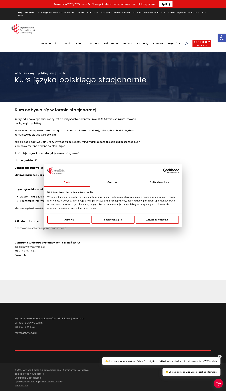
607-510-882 (202, 43)
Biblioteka (29, 12)
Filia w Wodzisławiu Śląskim (146, 12)
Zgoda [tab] (66, 182)
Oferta (80, 43)
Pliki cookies (21, 385)
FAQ (20, 12)
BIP (204, 12)
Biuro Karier (92, 12)
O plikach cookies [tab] (159, 182)
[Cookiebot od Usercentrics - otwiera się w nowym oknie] (165, 171)
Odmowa (69, 219)
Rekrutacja (111, 43)
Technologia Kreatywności (49, 12)
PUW (20, 15)
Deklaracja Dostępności (28, 377)
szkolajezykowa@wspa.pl (30, 247)
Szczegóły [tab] (113, 182)
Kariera (127, 43)
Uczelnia (66, 43)
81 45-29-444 (27, 251)
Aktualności (48, 43)
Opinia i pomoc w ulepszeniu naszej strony (39, 381)
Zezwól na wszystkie (157, 219)
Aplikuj (166, 4)
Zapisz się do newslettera (29, 373)
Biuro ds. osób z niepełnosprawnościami (180, 12)
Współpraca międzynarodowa (115, 12)
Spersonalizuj (111, 219)
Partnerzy (142, 43)
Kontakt (158, 43)
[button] (222, 38)
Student (94, 43)
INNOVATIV (69, 12)
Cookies (80, 12)
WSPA (18, 73)
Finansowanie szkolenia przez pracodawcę (40, 228)
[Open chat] (218, 383)
